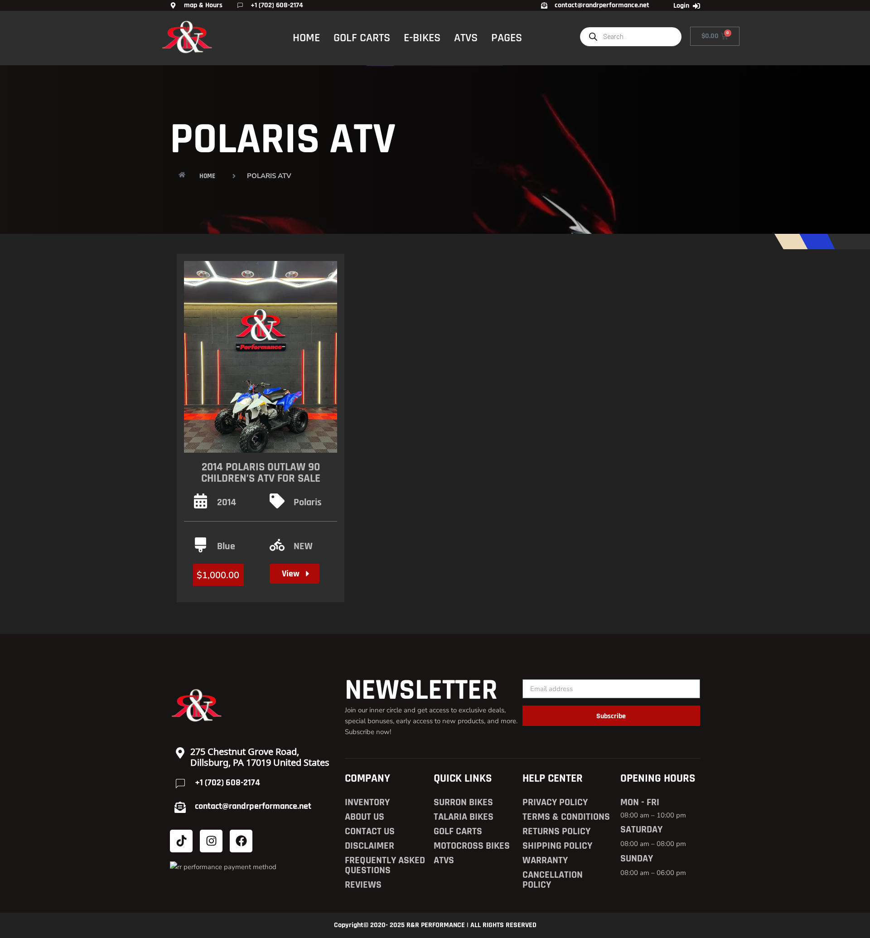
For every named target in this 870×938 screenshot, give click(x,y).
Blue (226, 546)
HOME (306, 37)
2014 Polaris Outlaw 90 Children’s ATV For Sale (260, 473)
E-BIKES (422, 37)
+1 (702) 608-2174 (227, 782)
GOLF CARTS (362, 37)
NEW (303, 546)
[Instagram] (211, 841)
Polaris (308, 502)
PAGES (506, 37)
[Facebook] (241, 841)
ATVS (466, 37)
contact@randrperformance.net (253, 806)
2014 (226, 502)
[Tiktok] (181, 841)
